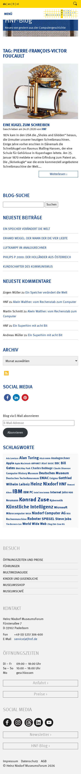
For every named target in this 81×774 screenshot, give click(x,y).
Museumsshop (14, 585)
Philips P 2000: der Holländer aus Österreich (37, 257)
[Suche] (75, 4)
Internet (55, 492)
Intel (36, 492)
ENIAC (44, 478)
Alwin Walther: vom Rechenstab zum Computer (44, 302)
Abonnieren (15, 432)
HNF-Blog (39, 745)
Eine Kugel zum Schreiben (26, 124)
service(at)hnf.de (25, 639)
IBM (17, 491)
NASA (28, 513)
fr (14, 4)
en (9, 4)
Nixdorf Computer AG (49, 513)
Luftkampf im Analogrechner (24, 248)
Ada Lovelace (12, 458)
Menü (8, 14)
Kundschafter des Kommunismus (28, 266)
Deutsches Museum (54, 473)
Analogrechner (60, 458)
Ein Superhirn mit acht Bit (30, 326)
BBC (57, 463)
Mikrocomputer (15, 513)
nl (18, 4)
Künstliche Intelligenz (29, 507)
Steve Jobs (63, 518)
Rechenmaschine (16, 519)
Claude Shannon (62, 468)
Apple (10, 463)
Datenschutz (29, 761)
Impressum (10, 761)
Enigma (54, 478)
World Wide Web (34, 524)
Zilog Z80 (51, 524)
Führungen (11, 566)
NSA (68, 513)
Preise (39, 694)
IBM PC (28, 492)
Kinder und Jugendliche (20, 579)
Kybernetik (56, 500)
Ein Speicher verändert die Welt (26, 229)
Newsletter (39, 734)
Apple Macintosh (22, 463)
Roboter (34, 518)
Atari (44, 463)
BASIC (51, 463)
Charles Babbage (42, 468)
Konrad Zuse (34, 499)
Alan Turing (29, 457)
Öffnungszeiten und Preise (23, 560)
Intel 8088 (44, 492)
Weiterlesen (57, 174)
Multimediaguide (15, 572)
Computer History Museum (22, 473)
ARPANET (36, 463)
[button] (7, 397)
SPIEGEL (48, 518)
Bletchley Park (23, 468)
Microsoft (60, 507)
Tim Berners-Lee (14, 524)
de (4, 4)
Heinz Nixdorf (44, 484)
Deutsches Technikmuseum (22, 478)
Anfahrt (39, 683)
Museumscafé (13, 591)
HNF (44, 129)
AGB (44, 761)
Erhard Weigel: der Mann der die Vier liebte (35, 238)
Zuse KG (61, 524)
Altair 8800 (45, 458)
